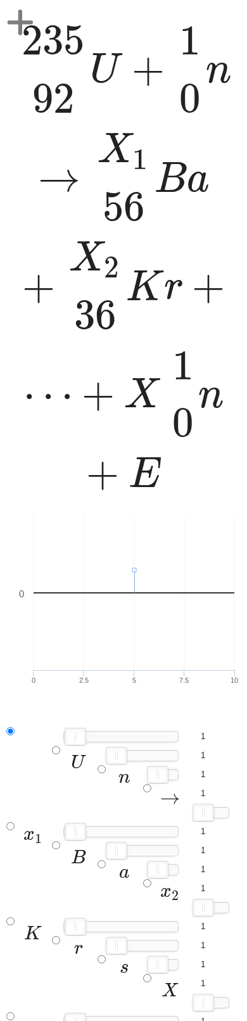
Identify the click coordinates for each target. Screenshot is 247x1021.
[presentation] (123, 257)
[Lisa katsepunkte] (20, 22)
